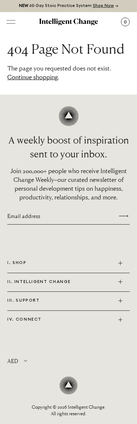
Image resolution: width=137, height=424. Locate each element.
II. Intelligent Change (39, 282)
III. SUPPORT (23, 300)
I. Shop (17, 263)
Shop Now (103, 6)
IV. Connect (24, 319)
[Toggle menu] (11, 22)
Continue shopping (32, 77)
